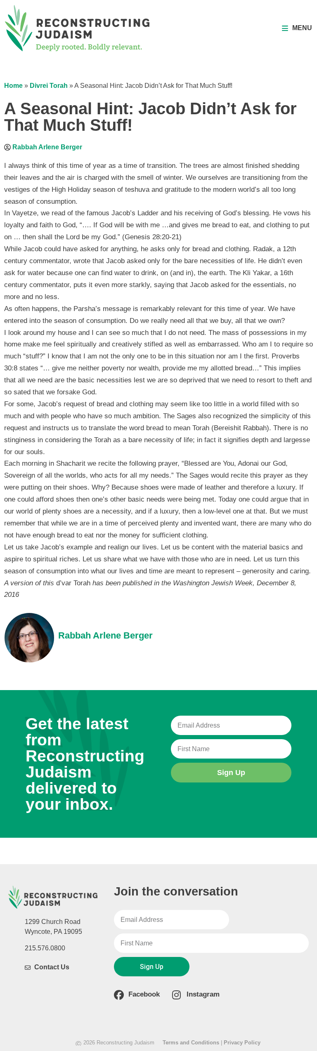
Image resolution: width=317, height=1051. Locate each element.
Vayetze (24, 213)
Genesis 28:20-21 (152, 237)
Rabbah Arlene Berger (47, 147)
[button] (297, 28)
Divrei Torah (49, 85)
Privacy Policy (242, 1042)
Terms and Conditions (191, 1042)
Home (13, 85)
